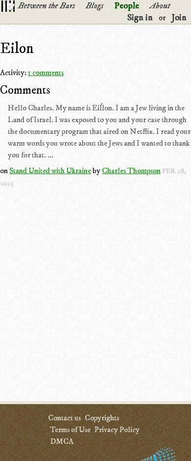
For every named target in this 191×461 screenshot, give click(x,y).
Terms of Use (70, 430)
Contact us (64, 418)
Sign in (140, 17)
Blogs (94, 5)
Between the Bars (46, 5)
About (160, 5)
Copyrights (102, 418)
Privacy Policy (117, 430)
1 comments (46, 72)
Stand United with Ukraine (50, 171)
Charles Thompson (131, 171)
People (126, 5)
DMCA (61, 441)
